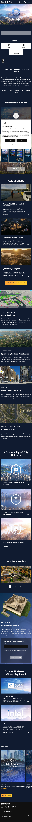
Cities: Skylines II (6, 811)
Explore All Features (15, 283)
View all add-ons (6, 795)
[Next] (24, 586)
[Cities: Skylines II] (29, 811)
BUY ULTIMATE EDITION (16, 168)
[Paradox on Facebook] (9, 807)
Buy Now (15, 33)
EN (21, 2)
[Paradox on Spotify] (13, 807)
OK (21, 140)
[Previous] (7, 586)
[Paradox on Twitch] (16, 807)
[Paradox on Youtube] (2, 807)
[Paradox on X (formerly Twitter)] (5, 807)
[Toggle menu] (29, 2)
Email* (5, 643)
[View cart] (25, 2)
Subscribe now (17, 657)
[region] (16, 134)
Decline (10, 140)
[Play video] (16, 115)
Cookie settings (14, 144)
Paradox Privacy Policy (14, 136)
